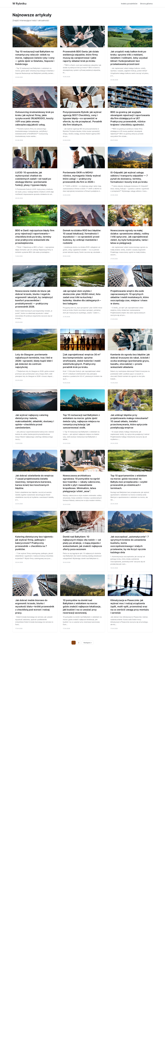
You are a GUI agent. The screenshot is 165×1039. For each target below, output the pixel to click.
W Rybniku (19, 3)
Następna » (88, 643)
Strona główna (146, 3)
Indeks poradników (129, 3)
